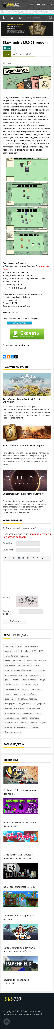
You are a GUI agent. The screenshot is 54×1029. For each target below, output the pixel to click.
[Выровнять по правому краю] (27, 558)
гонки (36, 665)
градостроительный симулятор (19, 670)
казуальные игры (12, 685)
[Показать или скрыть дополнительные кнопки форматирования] (48, 558)
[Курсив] (10, 558)
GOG (20, 646)
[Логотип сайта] (11, 5)
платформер (10, 704)
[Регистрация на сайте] (12, 18)
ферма (24, 723)
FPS (13, 646)
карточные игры (12, 689)
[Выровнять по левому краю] (19, 558)
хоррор (34, 723)
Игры (7, 48)
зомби (16, 680)
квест (25, 689)
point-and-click (11, 651)
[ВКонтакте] (4, 356)
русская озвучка (12, 713)
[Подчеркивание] (14, 558)
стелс (24, 718)
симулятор (28, 713)
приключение (33, 708)
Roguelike (25, 651)
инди (42, 680)
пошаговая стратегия (14, 708)
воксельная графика (36, 661)
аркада (24, 656)
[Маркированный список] (33, 558)
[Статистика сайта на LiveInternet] (9, 1006)
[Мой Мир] (12, 356)
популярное (39, 704)
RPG (34, 651)
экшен (35, 727)
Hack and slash (31, 646)
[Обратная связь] (20, 18)
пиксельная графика (27, 699)
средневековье (12, 718)
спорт (38, 713)
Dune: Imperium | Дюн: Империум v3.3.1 (23, 494)
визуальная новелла (14, 661)
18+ (6, 646)
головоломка (24, 665)
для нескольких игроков (16, 675)
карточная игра (31, 685)
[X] (16, 356)
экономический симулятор (17, 727)
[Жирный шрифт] (5, 558)
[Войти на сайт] (4, 18)
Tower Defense (11, 656)
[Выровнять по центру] (23, 558)
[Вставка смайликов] (42, 558)
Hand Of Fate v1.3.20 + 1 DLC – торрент (23, 445)
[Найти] (50, 18)
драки (7, 680)
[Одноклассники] (8, 356)
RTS (41, 651)
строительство (11, 723)
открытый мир (29, 694)
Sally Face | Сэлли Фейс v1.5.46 (19, 887)
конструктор (36, 689)
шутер (43, 723)
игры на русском (29, 680)
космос (8, 694)
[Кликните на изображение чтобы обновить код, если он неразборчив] (27, 606)
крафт (17, 694)
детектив (40, 670)
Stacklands (19, 323)
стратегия (34, 718)
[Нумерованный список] (37, 558)
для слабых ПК (36, 675)
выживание (10, 665)
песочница (10, 699)
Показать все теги (13, 732)
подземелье (25, 704)
